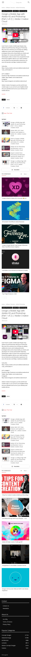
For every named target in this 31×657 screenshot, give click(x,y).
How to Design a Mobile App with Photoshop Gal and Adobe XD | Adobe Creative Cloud (17, 141)
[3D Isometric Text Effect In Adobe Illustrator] (15, 210)
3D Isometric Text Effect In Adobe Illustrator (13, 222)
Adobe (8, 99)
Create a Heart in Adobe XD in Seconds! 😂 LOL (14, 198)
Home (3, 7)
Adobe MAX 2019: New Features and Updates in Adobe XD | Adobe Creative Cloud (18, 133)
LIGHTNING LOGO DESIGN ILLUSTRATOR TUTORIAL (15, 270)
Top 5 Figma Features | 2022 (9, 294)
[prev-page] (3, 297)
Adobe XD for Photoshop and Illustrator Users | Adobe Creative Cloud (18, 148)
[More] (21, 108)
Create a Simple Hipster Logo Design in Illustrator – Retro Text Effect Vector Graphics (15, 246)
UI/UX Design (23, 11)
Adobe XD (15, 11)
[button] (7, 113)
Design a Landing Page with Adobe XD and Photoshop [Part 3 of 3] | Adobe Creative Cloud (18, 163)
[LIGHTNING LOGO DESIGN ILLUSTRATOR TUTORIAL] (15, 259)
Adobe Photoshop (20, 7)
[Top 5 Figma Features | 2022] (15, 282)
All (21, 174)
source (3, 94)
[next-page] (5, 297)
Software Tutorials (10, 7)
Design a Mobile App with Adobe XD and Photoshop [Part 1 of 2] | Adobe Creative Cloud (18, 125)
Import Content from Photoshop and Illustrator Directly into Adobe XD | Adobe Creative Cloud (18, 155)
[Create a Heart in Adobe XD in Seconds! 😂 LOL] (15, 187)
